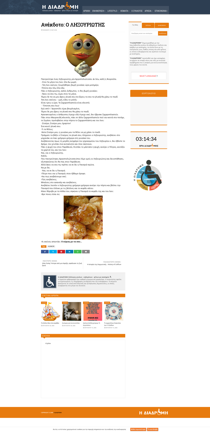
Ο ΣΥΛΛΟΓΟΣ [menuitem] (137, 11)
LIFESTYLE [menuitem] (112, 11)
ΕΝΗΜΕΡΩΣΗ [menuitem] (98, 11)
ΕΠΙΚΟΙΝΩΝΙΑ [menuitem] (161, 11)
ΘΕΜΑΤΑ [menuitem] (124, 11)
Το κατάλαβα (153, 429)
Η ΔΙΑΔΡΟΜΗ (58, 413)
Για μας (135, 25)
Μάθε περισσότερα (138, 429)
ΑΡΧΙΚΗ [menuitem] (86, 11)
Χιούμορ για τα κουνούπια (71, 323)
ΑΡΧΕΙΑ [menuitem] (148, 11)
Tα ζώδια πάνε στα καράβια (50, 323)
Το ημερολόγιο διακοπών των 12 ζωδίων (112, 324)
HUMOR (51, 246)
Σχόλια (148, 25)
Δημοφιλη (162, 25)
